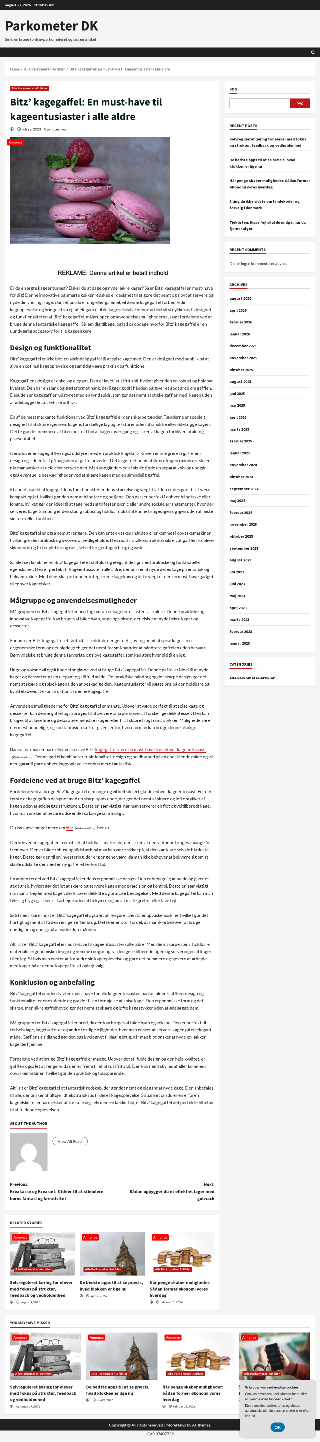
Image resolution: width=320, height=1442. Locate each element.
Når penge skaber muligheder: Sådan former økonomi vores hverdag (180, 1289)
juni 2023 (237, 583)
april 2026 (238, 310)
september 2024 (244, 488)
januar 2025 (240, 452)
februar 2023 (241, 631)
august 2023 (240, 559)
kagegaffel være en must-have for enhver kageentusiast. (150, 749)
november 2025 (243, 357)
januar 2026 (240, 333)
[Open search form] (313, 52)
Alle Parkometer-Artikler (29, 88)
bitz (69, 827)
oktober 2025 (241, 369)
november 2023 (243, 524)
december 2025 (243, 345)
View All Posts (70, 1141)
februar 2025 (241, 440)
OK (277, 1427)
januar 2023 (240, 643)
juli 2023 (237, 571)
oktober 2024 (241, 476)
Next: (172, 1191)
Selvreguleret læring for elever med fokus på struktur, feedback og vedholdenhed (41, 1289)
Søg (233, 88)
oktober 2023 (241, 536)
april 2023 (238, 607)
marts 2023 (239, 619)
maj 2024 (237, 500)
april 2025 (238, 417)
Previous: (56, 1191)
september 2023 (244, 548)
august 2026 (240, 298)
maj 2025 (237, 405)
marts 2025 (239, 429)
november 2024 (243, 464)
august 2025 (240, 381)
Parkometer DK (51, 25)
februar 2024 (241, 512)
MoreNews (176, 1425)
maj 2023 (237, 595)
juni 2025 (237, 393)
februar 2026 (241, 321)
